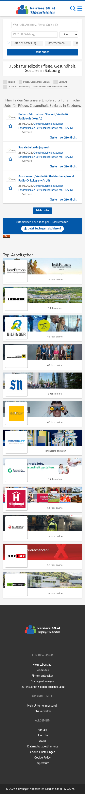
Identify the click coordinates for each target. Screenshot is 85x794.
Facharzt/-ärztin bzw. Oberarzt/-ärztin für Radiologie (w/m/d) (43, 116)
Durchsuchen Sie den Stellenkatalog (42, 687)
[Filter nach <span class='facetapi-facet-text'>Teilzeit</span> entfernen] (5, 82)
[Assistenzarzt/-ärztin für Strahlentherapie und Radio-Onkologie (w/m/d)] (11, 179)
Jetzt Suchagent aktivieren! (44, 228)
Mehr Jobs (42, 210)
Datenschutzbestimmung (42, 746)
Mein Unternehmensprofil (42, 705)
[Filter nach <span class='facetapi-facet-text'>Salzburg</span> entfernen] (56, 82)
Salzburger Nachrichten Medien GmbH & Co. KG (45, 789)
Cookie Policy (42, 757)
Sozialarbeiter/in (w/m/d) (33, 147)
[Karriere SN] (35, 9)
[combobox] (44, 25)
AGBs (42, 741)
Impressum (42, 763)
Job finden (42, 670)
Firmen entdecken (43, 676)
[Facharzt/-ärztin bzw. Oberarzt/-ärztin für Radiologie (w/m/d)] (11, 117)
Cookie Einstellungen (42, 752)
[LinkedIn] (49, 644)
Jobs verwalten (42, 711)
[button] (9, 43)
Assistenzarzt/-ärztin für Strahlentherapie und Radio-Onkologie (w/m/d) (46, 178)
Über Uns (42, 735)
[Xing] (43, 644)
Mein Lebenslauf (42, 664)
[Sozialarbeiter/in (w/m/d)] (11, 151)
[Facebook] (37, 644)
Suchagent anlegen (42, 681)
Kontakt (42, 730)
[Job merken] (10, 126)
